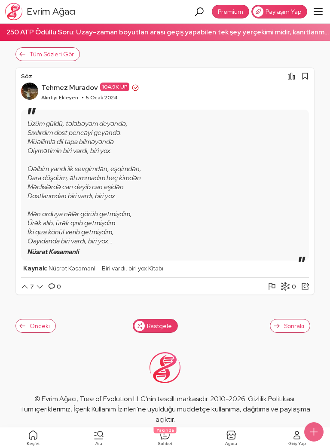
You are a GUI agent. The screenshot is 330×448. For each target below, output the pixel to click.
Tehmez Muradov (69, 87)
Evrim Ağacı (59, 398)
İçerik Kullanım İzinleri (105, 409)
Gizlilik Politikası (271, 398)
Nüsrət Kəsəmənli (53, 252)
